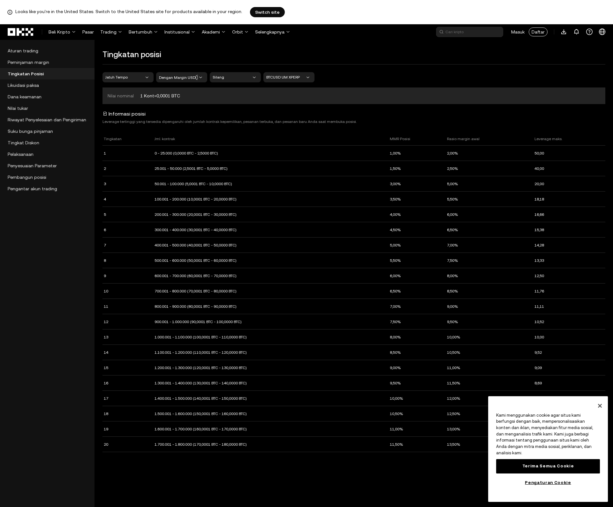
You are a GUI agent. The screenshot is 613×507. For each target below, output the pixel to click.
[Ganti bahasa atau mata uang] (602, 32)
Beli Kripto (59, 31)
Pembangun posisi (27, 177)
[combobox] (128, 77)
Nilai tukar (18, 108)
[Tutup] (600, 406)
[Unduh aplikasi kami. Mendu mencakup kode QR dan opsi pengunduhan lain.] (564, 32)
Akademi (211, 31)
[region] (548, 449)
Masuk (518, 31)
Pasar (88, 31)
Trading (108, 31)
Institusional (177, 31)
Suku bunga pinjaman (30, 131)
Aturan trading (23, 50)
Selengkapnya (269, 31)
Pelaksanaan (21, 154)
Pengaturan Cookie (548, 482)
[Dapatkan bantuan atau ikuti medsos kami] (589, 32)
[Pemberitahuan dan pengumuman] (576, 32)
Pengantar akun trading (32, 188)
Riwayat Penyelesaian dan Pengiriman (47, 119)
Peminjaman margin (28, 62)
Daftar (538, 31)
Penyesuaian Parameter (32, 165)
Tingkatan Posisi (26, 73)
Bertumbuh (140, 31)
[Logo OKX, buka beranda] (21, 32)
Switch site (267, 12)
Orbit (237, 31)
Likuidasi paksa (23, 85)
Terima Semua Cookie (548, 466)
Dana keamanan (25, 96)
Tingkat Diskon (23, 142)
